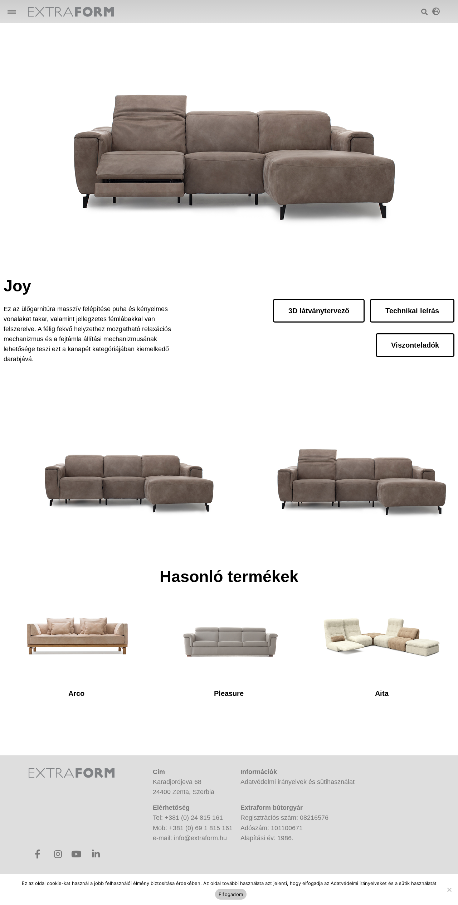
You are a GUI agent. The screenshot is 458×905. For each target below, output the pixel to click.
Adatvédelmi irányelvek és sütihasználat (297, 781)
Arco (76, 693)
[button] (11, 11)
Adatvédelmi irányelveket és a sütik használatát (384, 883)
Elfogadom (231, 894)
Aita (382, 693)
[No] (449, 889)
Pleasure (229, 693)
